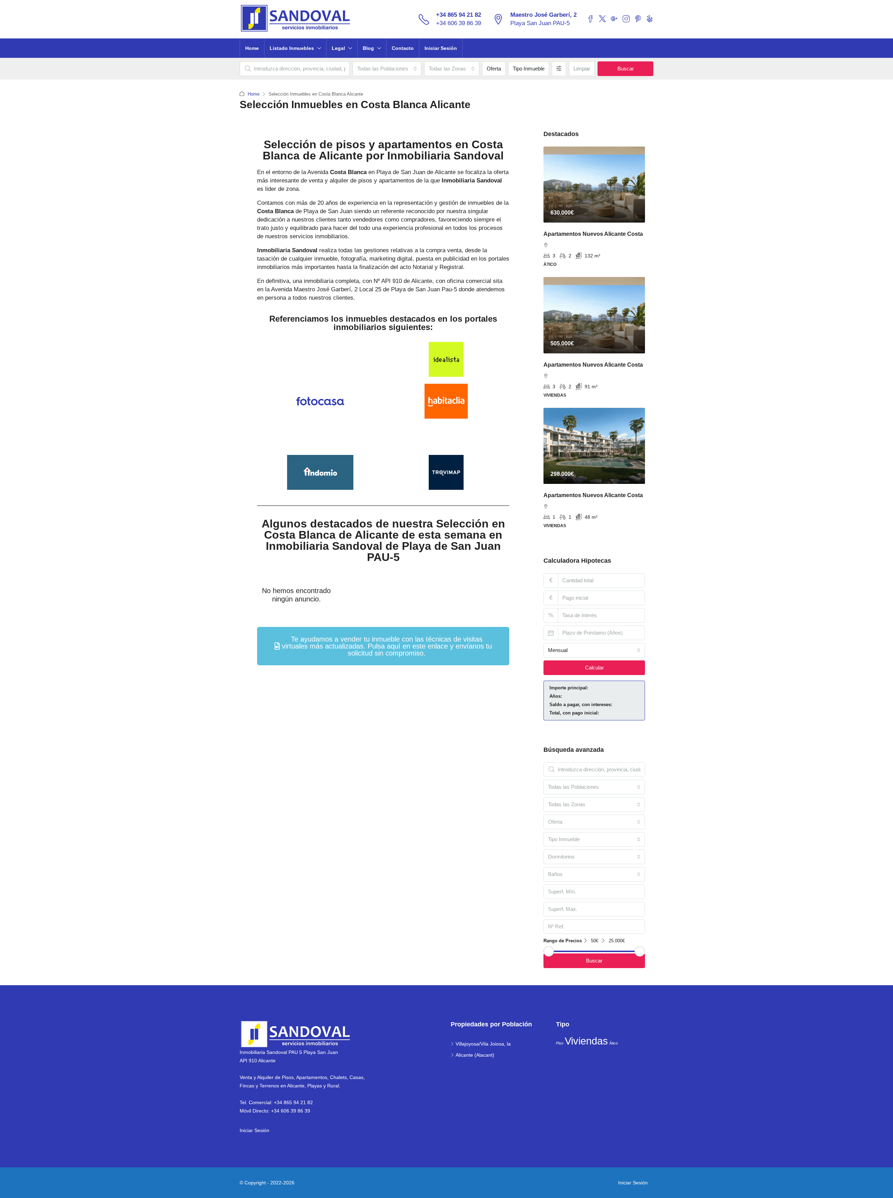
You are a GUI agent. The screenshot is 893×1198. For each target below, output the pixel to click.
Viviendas (586, 1041)
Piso (559, 1043)
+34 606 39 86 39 (458, 23)
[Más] (559, 68)
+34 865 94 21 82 (458, 15)
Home (252, 48)
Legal (338, 48)
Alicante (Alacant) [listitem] (475, 1055)
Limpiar (581, 69)
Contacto (403, 48)
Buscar (625, 69)
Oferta (494, 69)
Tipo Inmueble (529, 69)
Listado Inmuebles (292, 48)
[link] (594, 185)
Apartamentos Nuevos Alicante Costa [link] (593, 234)
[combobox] (387, 68)
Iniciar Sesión (441, 48)
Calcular (594, 668)
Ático (613, 1043)
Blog (368, 48)
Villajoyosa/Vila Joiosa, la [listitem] (483, 1044)
